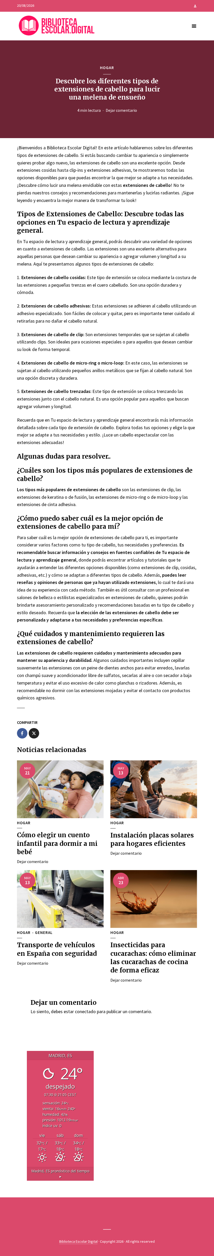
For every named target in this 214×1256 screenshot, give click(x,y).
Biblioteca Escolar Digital (78, 1241)
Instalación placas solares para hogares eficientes (152, 839)
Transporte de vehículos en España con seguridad (57, 949)
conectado (85, 1011)
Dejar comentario (121, 110)
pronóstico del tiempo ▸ (60, 1173)
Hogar (107, 67)
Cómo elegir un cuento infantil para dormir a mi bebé (57, 843)
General (44, 932)
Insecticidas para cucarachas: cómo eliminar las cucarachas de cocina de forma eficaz (153, 957)
